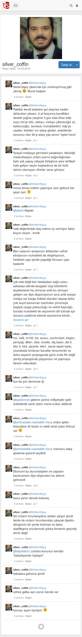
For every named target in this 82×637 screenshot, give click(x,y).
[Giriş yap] (77, 5)
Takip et (66, 65)
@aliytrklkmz (21, 551)
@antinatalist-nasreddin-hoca (32, 422)
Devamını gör (21, 319)
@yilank (18, 210)
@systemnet (21, 399)
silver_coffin (29, 83)
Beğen (28, 96)
